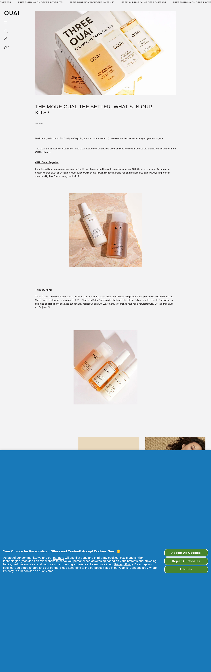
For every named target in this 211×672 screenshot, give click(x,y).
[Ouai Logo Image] (11, 13)
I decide (186, 569)
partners (58, 557)
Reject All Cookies (186, 561)
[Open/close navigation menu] (5, 23)
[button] (15, 39)
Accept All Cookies (186, 552)
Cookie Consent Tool (133, 567)
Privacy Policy (123, 564)
